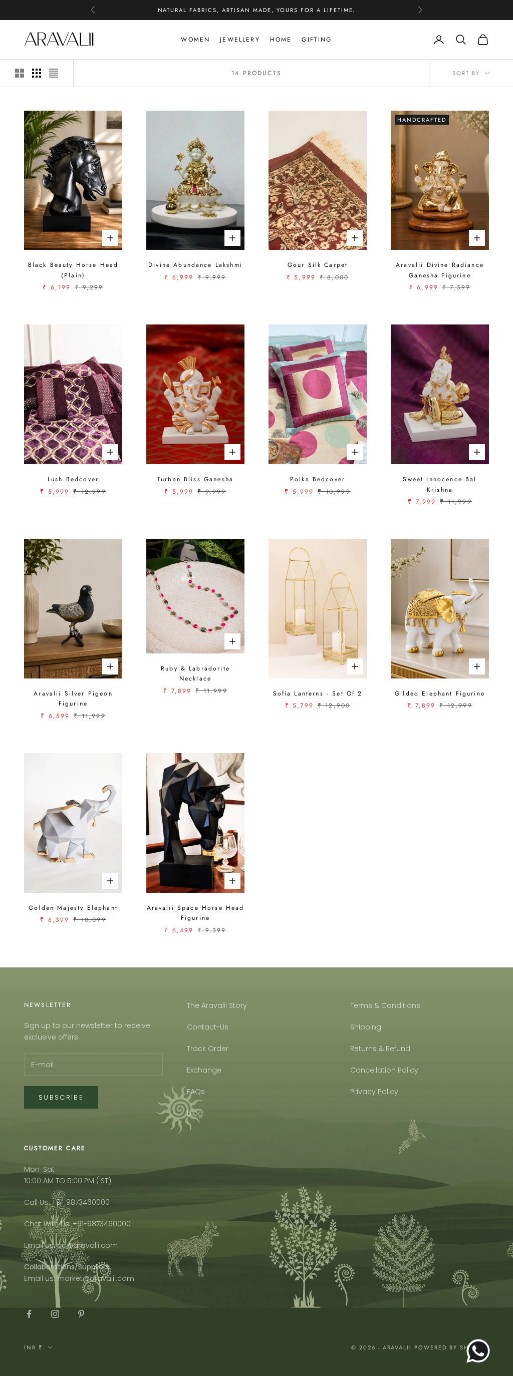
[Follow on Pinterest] (81, 1314)
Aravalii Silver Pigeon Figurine (73, 698)
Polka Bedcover (317, 479)
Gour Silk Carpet (318, 264)
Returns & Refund (380, 1049)
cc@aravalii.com (87, 1245)
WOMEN (195, 39)
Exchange (204, 1070)
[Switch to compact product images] (53, 73)
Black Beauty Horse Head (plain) (73, 269)
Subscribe (61, 1097)
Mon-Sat (39, 1169)
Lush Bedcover (73, 479)
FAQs (196, 1092)
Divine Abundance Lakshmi (195, 264)
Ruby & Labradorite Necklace (195, 673)
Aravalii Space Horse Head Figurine (195, 912)
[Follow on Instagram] (55, 1314)
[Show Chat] (480, 1351)
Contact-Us (207, 1027)
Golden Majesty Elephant (73, 907)
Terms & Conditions (385, 1005)
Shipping (365, 1027)
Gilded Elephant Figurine (440, 693)
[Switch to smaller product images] (36, 73)
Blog (195, 1113)
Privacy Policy (374, 1092)
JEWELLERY (240, 39)
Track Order (207, 1049)
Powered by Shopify (451, 1347)
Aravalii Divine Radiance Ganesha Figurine (440, 269)
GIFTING (317, 39)
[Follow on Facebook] (29, 1314)
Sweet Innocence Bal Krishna (439, 484)
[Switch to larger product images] (19, 73)
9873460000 (88, 1202)
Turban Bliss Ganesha (195, 479)
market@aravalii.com (95, 1278)
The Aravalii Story (217, 1005)
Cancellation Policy (384, 1070)
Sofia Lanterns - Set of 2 (318, 693)
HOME (281, 39)
